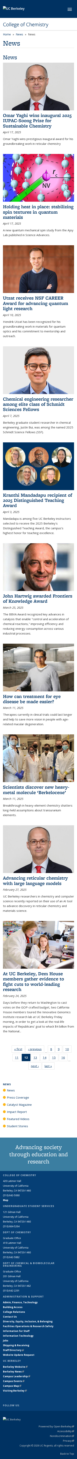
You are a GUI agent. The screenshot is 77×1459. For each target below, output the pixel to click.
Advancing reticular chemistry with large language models (35, 880)
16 (64, 1058)
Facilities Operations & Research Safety (28, 1326)
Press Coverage (18, 1097)
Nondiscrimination (62, 1436)
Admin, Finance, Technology (20, 1302)
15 (55, 1058)
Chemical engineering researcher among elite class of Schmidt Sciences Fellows (38, 404)
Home (7, 34)
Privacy (68, 1440)
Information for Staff (16, 1331)
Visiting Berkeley (15, 1390)
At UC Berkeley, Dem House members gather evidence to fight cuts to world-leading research (33, 981)
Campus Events (13, 1381)
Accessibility (65, 1431)
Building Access (13, 1307)
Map (5, 1200)
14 (46, 1058)
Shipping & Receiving (16, 1345)
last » (49, 1066)
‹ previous (36, 1049)
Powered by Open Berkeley (56, 1426)
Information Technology (18, 1335)
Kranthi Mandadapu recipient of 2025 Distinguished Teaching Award (37, 500)
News (19, 34)
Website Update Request (18, 1355)
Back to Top (67, 1453)
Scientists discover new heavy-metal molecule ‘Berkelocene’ (36, 789)
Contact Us (10, 1316)
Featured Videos (18, 1119)
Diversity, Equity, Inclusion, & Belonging (28, 1321)
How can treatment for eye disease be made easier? (32, 699)
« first (19, 1049)
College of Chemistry (25, 24)
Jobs (5, 1340)
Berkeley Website (15, 1366)
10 (68, 1050)
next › (36, 1066)
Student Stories (17, 1126)
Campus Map (12, 1386)
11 (18, 1058)
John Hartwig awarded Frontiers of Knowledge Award (37, 598)
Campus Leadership (16, 1376)
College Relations (14, 1312)
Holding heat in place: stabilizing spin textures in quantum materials (38, 211)
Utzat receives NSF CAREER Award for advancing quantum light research (35, 303)
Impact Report (17, 1112)
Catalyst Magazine (19, 1105)
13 (37, 1058)
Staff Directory (13, 1350)
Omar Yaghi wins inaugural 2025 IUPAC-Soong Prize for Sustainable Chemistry (37, 120)
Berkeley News (13, 1371)
